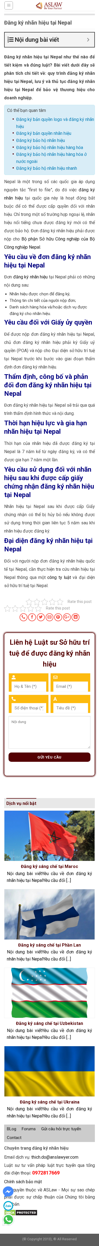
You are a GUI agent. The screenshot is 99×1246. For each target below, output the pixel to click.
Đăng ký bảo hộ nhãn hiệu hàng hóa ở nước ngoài (51, 158)
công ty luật (59, 577)
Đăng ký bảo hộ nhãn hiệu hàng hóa (49, 147)
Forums (29, 1128)
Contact (14, 1137)
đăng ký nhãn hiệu (30, 276)
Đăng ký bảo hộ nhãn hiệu (40, 140)
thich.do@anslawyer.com (54, 1157)
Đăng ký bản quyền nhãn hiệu (43, 133)
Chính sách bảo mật (23, 1181)
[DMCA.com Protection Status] (20, 1212)
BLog (11, 1128)
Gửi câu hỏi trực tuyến (61, 1128)
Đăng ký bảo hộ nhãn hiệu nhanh (46, 168)
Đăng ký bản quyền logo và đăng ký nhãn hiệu (55, 123)
